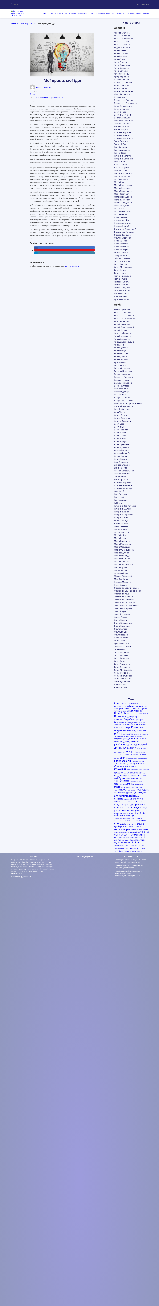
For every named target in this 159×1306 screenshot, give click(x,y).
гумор (120, 736)
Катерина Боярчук (122, 155)
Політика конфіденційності (21, 877)
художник (117, 846)
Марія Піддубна (121, 552)
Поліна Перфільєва (123, 249)
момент (141, 781)
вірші (127, 734)
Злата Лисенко (121, 141)
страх (134, 824)
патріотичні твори (56, 97)
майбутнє (119, 778)
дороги (131, 744)
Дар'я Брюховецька (123, 106)
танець (138, 826)
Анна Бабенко (120, 50)
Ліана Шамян (120, 164)
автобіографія (141, 722)
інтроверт (133, 851)
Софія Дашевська (122, 655)
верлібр (130, 727)
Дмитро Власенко (122, 465)
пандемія (119, 798)
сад (147, 813)
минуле (140, 778)
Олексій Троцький (122, 235)
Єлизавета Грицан (122, 132)
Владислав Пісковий (123, 400)
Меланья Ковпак (122, 199)
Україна (129, 719)
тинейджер (140, 834)
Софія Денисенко (122, 658)
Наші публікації (70, 13)
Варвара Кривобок (123, 82)
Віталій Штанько (122, 94)
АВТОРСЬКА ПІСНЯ (121, 706)
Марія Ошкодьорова (124, 549)
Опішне (129, 714)
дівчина (134, 747)
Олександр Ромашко (124, 599)
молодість (134, 781)
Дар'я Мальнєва (121, 109)
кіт (122, 772)
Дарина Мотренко (122, 114)
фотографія (125, 840)
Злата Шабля (120, 144)
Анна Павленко (121, 353)
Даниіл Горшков (121, 415)
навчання (44, 97)
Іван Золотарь (120, 147)
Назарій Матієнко (122, 582)
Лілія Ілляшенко (121, 523)
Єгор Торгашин (121, 479)
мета (134, 778)
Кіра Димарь (120, 161)
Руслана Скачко (121, 643)
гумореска (126, 736)
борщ (144, 724)
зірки (145, 758)
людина (118, 775)
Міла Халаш (119, 208)
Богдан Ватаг (120, 365)
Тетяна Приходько (122, 276)
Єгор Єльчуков (121, 129)
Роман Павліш (121, 252)
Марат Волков (120, 529)
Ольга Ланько (120, 631)
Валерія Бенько (121, 79)
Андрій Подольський (124, 327)
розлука (121, 813)
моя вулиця (123, 784)
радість (145, 808)
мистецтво (119, 781)
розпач (130, 813)
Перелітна (134, 714)
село (143, 816)
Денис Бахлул (120, 459)
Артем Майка (120, 362)
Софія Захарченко (122, 664)
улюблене (130, 837)
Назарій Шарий (121, 226)
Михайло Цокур (121, 205)
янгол (127, 851)
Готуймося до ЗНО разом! (125, 13)
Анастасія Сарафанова (124, 318)
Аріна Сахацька (121, 68)
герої (135, 734)
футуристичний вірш (127, 842)
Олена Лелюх (120, 617)
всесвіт (128, 730)
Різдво (128, 716)
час (128, 845)
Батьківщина (136, 706)
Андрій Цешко (120, 330)
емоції (144, 748)
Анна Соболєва (121, 359)
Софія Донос (120, 661)
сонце (135, 820)
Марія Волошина (122, 541)
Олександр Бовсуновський (126, 588)
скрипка (127, 818)
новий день (142, 789)
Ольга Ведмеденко (123, 623)
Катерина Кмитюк (122, 508)
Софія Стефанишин (123, 678)
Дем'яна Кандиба (122, 453)
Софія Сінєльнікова (123, 675)
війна (118, 733)
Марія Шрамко (121, 567)
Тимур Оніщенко (122, 287)
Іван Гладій (119, 491)
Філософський (125, 722)
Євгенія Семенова (122, 123)
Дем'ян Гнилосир (122, 450)
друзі (144, 744)
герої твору (141, 734)
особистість (121, 796)
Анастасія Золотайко (123, 38)
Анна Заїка (119, 344)
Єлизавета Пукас (122, 135)
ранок (117, 810)
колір (132, 763)
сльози (139, 818)
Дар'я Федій (119, 426)
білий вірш (122, 728)
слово (133, 818)
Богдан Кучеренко (122, 368)
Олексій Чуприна (122, 614)
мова (126, 780)
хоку (141, 843)
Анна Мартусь (120, 350)
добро (143, 738)
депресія (133, 736)
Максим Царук (121, 170)
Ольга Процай (121, 634)
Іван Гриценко (121, 494)
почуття (118, 804)
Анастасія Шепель (122, 44)
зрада (140, 758)
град (146, 734)
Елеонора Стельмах (123, 120)
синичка (122, 818)
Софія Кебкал (120, 264)
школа (141, 845)
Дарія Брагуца (120, 441)
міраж (141, 784)
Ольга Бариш (120, 620)
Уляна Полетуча (121, 293)
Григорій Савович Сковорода (127, 708)
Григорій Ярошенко (123, 406)
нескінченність (131, 790)
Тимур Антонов (121, 284)
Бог (146, 706)
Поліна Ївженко (121, 246)
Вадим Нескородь (122, 374)
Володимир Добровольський (128, 403)
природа (133, 807)
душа (127, 747)
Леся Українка (135, 710)
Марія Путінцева (122, 558)
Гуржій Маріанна (122, 409)
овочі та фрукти (125, 792)
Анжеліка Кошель (122, 333)
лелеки (126, 773)
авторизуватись (72, 266)
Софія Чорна (120, 273)
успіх (143, 837)
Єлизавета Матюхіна (123, 485)
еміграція (118, 752)
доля (125, 741)
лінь (132, 775)
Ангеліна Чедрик (122, 321)
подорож (132, 801)
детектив (139, 736)
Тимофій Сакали (121, 281)
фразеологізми (137, 839)
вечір (117, 730)
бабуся (131, 724)
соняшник (143, 821)
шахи (135, 845)
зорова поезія (133, 758)
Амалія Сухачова (122, 309)
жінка (115, 755)
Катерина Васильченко (125, 506)
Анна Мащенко (121, 56)
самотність (120, 815)
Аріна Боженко (121, 62)
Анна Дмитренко (122, 339)
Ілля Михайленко (122, 150)
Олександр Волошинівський (127, 590)
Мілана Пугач (120, 214)
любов (137, 772)
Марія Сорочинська (123, 564)
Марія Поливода (122, 555)
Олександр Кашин (122, 593)
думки (119, 747)
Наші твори (59, 13)
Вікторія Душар (121, 391)
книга (116, 763)
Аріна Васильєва (122, 65)
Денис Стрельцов (122, 117)
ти (133, 834)
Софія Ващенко (121, 652)
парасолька (127, 799)
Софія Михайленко (123, 670)
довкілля (118, 741)
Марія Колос (120, 182)
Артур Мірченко (121, 76)
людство (126, 776)
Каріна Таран (120, 153)
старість (128, 824)
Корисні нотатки (142, 13)
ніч (115, 792)
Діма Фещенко (121, 462)
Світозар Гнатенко (122, 258)
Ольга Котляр (120, 629)
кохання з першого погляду (138, 769)
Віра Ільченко (120, 394)
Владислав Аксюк (122, 397)
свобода (130, 815)
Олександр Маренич (123, 596)
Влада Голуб (119, 97)
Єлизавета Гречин (122, 482)
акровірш (117, 724)
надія (134, 787)
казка (117, 761)
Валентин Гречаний (123, 377)
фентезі (118, 839)
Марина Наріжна (122, 176)
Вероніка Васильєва (123, 85)
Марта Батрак (120, 570)
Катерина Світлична (123, 158)
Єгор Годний (120, 476)
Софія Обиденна (122, 672)
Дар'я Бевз (119, 424)
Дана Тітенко (120, 412)
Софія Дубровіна (122, 261)
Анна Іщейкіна (121, 347)
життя (36, 97)
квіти (141, 760)
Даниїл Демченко (122, 418)
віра (124, 734)
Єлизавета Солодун (123, 488)
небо (123, 789)
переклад (123, 802)
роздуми (135, 810)
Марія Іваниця (121, 179)
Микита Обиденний (123, 576)
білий (116, 728)
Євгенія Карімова (122, 473)
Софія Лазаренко (122, 667)
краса (117, 772)
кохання (120, 769)
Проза (34, 24)
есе (124, 752)
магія (144, 776)
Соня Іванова (120, 649)
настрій (117, 790)
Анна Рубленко (121, 356)
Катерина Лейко (121, 511)
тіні (124, 837)
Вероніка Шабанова (123, 91)
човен (132, 845)
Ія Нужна (118, 503)
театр (130, 835)
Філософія (133, 722)
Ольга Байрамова (122, 237)
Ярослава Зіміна (121, 299)
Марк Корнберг (121, 194)
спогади (119, 823)
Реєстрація (141, 4)
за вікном (121, 755)
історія (139, 851)
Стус (132, 716)
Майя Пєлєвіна (121, 526)
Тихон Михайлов (122, 290)
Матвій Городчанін (123, 196)
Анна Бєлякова (121, 53)
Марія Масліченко (122, 544)
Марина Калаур (121, 532)
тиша (116, 837)
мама (128, 778)
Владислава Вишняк (123, 100)
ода (135, 792)
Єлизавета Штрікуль (123, 138)
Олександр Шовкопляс (125, 602)
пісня (141, 808)
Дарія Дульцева (121, 444)
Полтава (119, 716)
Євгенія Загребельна (124, 470)
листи (130, 773)
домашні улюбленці (126, 743)
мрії (129, 783)
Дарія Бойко (120, 438)
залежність (129, 755)
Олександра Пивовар (124, 232)
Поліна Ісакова (121, 243)
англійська (125, 724)
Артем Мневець (121, 73)
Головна (45, 13)
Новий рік (120, 713)
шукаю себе (119, 849)
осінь (133, 796)
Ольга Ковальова (122, 626)
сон (129, 820)
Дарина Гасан (120, 112)
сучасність (124, 826)
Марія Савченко (121, 561)
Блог (51, 13)
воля (122, 730)
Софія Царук (120, 270)
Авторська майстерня (106, 13)
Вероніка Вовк (121, 88)
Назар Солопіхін (121, 220)
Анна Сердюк (120, 59)
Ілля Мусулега (120, 500)
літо (139, 775)
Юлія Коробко (121, 687)
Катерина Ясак (121, 517)
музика (135, 784)
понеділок (141, 802)
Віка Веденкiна (121, 388)
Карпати (144, 708)
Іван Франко (133, 703)
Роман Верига (120, 640)
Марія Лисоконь (122, 188)
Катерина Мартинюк (123, 514)
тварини (118, 829)
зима (123, 757)
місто (117, 786)
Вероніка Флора (121, 385)
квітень (135, 761)
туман (121, 837)
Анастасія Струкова (123, 41)
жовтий (138, 752)
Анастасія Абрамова (123, 312)
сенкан (116, 818)
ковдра (127, 764)
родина (125, 810)
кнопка (122, 764)
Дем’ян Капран (121, 456)
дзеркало (118, 738)
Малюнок (93, 13)
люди (144, 773)
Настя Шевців (120, 585)
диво (125, 739)
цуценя (123, 845)
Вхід (147, 4)
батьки (139, 724)
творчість (128, 829)
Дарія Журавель (121, 447)
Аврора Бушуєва (122, 32)
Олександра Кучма (123, 608)
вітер (131, 734)
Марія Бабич (120, 535)
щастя (128, 848)
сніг (125, 820)
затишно (137, 754)
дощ (138, 744)
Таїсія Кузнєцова (122, 681)
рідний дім (139, 813)
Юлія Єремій (120, 684)
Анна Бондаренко (122, 336)
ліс (135, 775)
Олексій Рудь (120, 611)
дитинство (133, 738)
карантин (127, 760)
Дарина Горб (120, 435)
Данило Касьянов (122, 421)
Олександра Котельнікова (126, 605)
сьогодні (132, 826)
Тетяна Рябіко (120, 278)
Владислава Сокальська (125, 103)
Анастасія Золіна (122, 35)
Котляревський (121, 711)
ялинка (122, 851)
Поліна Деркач (121, 240)
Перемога (143, 713)
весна (139, 727)
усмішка (137, 837)
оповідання (142, 793)
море (117, 783)
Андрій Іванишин (122, 324)
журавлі (143, 752)
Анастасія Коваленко (124, 315)
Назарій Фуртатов (122, 223)
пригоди (128, 804)
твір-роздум (138, 829)
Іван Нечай (119, 497)
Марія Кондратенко (123, 185)
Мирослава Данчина (123, 202)
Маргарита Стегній (123, 173)
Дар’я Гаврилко (121, 429)
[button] (36, 248)
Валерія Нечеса (121, 380)
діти (140, 748)
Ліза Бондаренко (122, 167)
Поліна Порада (121, 637)
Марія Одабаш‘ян (122, 547)
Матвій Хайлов (121, 573)
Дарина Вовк (120, 432)
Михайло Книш (121, 579)
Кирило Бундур (121, 520)
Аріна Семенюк (121, 71)
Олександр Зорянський (125, 229)
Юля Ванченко (121, 296)
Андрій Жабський (122, 47)
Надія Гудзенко (121, 217)
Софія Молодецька (123, 267)
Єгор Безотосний (122, 126)
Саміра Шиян (120, 255)
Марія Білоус (120, 538)
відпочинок (139, 730)
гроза (116, 736)
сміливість (118, 821)
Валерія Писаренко (123, 383)
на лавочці (140, 787)
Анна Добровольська (124, 342)
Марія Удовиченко (123, 191)
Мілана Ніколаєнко (43, 87)
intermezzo (121, 703)
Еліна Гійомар (120, 467)
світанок (137, 816)
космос (132, 766)
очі (138, 796)
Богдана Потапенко (123, 371)
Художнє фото (83, 13)
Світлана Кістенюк (122, 646)
